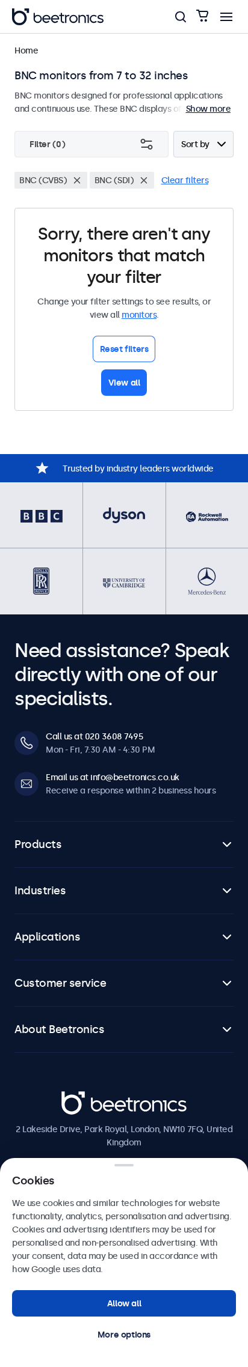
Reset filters (124, 349)
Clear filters (185, 180)
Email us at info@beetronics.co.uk (112, 777)
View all (124, 382)
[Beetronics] (58, 16)
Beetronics (82, 1098)
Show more (208, 109)
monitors (139, 315)
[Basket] (202, 16)
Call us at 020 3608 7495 (94, 736)
